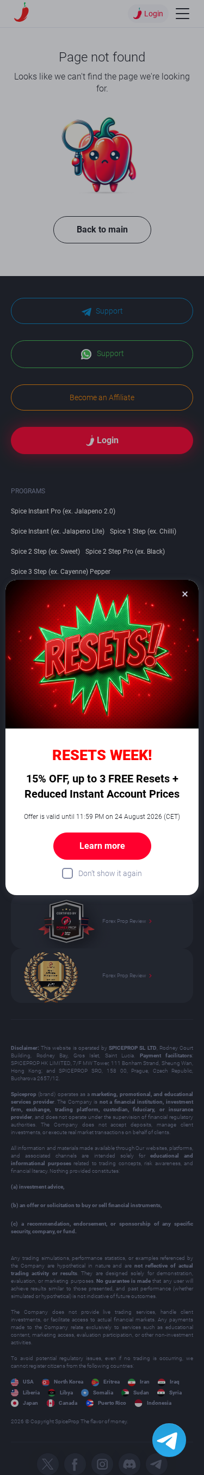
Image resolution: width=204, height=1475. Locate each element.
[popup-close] (185, 593)
